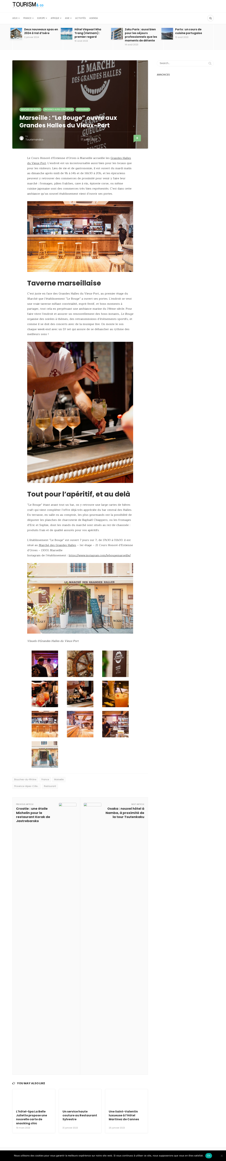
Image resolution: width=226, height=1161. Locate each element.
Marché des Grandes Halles (57, 545)
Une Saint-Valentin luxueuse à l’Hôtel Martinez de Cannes (124, 1115)
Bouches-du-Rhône (30, 109)
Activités (80, 18)
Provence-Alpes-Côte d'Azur (27, 786)
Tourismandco (34, 139)
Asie (67, 18)
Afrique (55, 18)
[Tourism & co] (28, 6)
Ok (208, 1155)
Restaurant (83, 109)
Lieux (14, 18)
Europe (41, 18)
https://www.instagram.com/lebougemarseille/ (100, 555)
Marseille (59, 779)
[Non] (221, 1155)
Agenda (93, 18)
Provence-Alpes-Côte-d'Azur (58, 109)
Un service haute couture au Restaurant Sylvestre (80, 1115)
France (27, 18)
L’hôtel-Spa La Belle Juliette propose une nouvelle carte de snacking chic (31, 1117)
